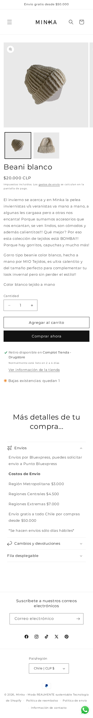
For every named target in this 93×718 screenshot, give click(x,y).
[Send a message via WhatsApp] (85, 710)
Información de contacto (49, 707)
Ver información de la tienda (34, 370)
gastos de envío (49, 184)
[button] (9, 22)
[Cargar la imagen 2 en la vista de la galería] (46, 145)
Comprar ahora (47, 336)
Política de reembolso (42, 700)
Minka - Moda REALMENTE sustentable (44, 694)
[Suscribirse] (78, 618)
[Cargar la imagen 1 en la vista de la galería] (18, 145)
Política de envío (75, 700)
